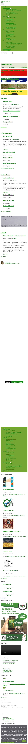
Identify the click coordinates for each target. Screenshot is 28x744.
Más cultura (3, 256)
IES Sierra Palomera (7, 670)
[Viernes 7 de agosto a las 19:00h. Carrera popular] (14, 325)
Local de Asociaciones (9, 163)
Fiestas (9, 588)
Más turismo (3, 127)
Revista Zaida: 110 (8, 206)
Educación (10, 94)
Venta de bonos (6, 64)
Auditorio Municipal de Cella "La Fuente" (16, 536)
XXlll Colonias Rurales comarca (11, 91)
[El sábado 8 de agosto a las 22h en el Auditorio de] (14, 356)
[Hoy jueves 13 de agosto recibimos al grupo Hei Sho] (14, 278)
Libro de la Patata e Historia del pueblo (14, 236)
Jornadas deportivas (8, 510)
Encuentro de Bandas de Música (11, 570)
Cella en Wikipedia (7, 671)
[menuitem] (4, 6)
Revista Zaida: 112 (8, 178)
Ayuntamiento (12, 67)
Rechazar (3, 742)
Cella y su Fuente (8, 122)
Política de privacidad (10, 742)
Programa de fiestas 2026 (10, 79)
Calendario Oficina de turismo (11, 111)
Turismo (4, 98)
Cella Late (14, 238)
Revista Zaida (5, 175)
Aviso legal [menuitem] (5, 717)
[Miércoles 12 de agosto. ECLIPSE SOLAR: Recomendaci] (14, 341)
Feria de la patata (7, 551)
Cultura (3, 233)
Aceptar (23, 741)
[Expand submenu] (10, 8)
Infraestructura (6, 133)
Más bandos (3, 597)
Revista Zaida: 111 (8, 195)
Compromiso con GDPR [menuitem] (8, 719)
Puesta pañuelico (7, 591)
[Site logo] (5, 2)
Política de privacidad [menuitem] (8, 721)
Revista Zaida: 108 (8, 200)
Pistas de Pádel (7, 136)
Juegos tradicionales (8, 489)
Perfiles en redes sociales (9, 663)
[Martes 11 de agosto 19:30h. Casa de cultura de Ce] (14, 309)
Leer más (5, 149)
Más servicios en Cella (6, 211)
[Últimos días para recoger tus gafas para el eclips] (14, 372)
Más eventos (3, 578)
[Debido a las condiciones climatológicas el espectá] (14, 268)
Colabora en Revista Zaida (9, 662)
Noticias (11, 81)
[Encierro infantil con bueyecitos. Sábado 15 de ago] (14, 294)
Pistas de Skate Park (9, 152)
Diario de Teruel (7, 673)
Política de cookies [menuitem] (7, 718)
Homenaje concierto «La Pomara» (11, 531)
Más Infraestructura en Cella (7, 168)
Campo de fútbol (8, 158)
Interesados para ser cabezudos (12, 85)
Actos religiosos (7, 584)
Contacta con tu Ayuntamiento (10, 660)
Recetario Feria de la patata (11, 116)
